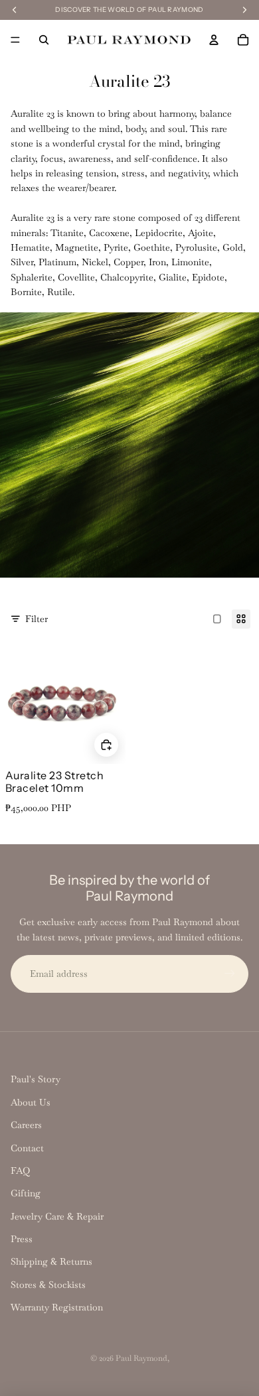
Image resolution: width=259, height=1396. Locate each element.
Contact (27, 1148)
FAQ (20, 1170)
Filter (36, 619)
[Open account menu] (213, 39)
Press (22, 1239)
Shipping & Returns (51, 1261)
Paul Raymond (141, 1358)
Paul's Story (35, 1079)
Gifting (26, 1193)
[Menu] (15, 40)
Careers (26, 1125)
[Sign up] (229, 973)
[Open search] (43, 39)
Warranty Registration (57, 1307)
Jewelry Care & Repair (57, 1216)
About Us (30, 1102)
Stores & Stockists (48, 1285)
